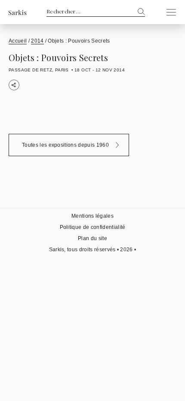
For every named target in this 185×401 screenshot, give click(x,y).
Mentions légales (92, 216)
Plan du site (92, 238)
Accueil (18, 41)
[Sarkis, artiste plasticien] (18, 12)
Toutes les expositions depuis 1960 (65, 145)
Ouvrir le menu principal (169, 12)
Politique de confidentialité (93, 227)
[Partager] (14, 85)
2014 (37, 41)
